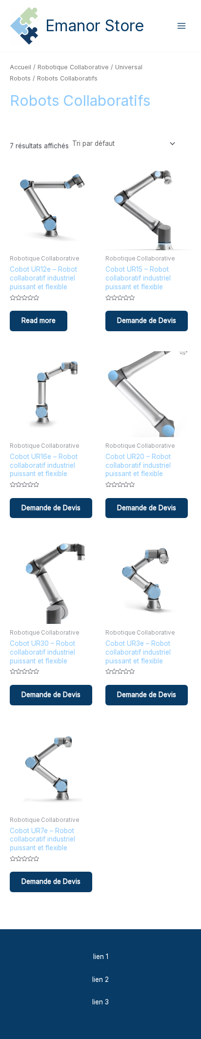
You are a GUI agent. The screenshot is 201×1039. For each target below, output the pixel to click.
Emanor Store (94, 25)
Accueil (20, 67)
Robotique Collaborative (73, 67)
